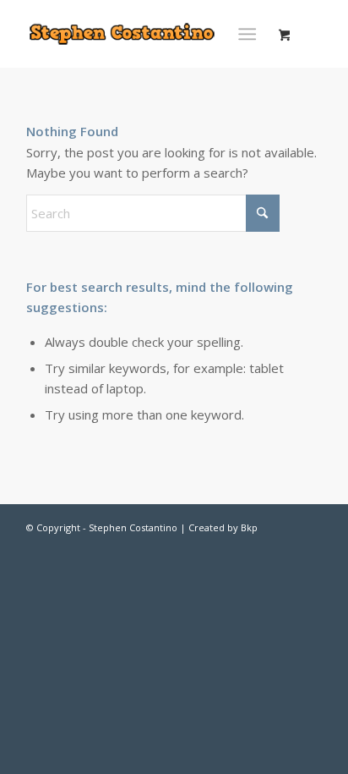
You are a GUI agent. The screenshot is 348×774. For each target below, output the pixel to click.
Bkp (249, 527)
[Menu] (247, 34)
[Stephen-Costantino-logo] (122, 34)
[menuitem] (250, 34)
